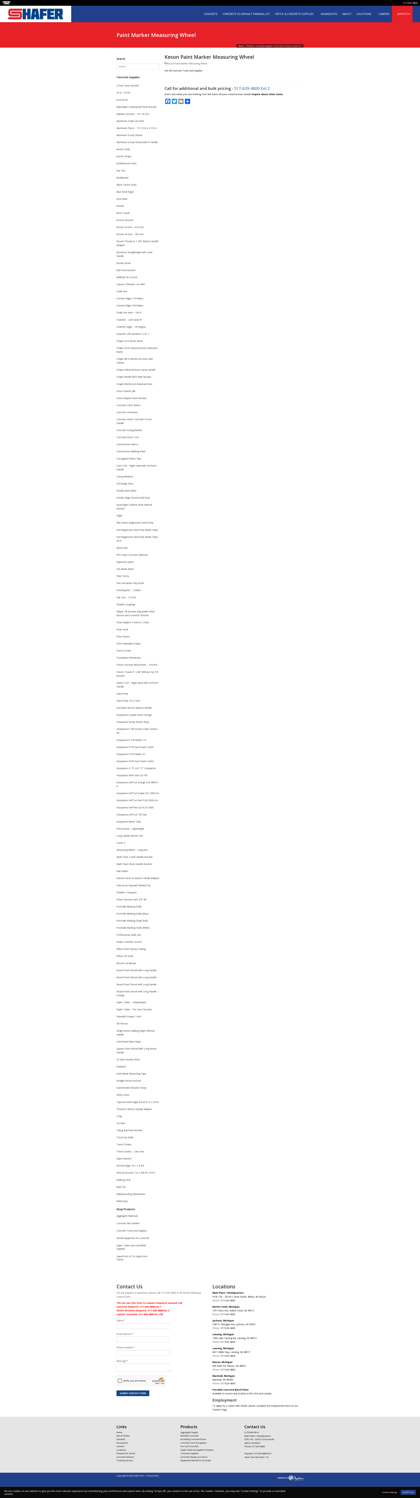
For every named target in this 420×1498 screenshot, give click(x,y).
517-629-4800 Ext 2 (252, 88)
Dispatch (120, 1439)
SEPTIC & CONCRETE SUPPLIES (294, 14)
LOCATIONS (363, 14)
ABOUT (346, 14)
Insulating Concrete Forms (193, 1439)
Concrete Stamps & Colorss (194, 1456)
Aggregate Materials (127, 1215)
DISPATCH (403, 14)
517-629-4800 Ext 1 (263, 1453)
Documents (122, 1442)
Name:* (120, 1320)
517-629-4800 (410, 2)
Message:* (122, 1360)
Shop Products (125, 1209)
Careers (120, 1446)
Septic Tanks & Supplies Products (197, 1449)
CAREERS (383, 14)
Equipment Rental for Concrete (195, 1460)
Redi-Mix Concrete (189, 1435)
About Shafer (123, 1435)
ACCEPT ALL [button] (408, 1492)
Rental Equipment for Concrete (132, 1238)
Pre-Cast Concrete (189, 1446)
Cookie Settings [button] (389, 1492)
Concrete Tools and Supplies (131, 1230)
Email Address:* (124, 1334)
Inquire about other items (267, 94)
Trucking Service (124, 1460)
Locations (121, 1449)
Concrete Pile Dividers (128, 1223)
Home (119, 1432)
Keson (172, 57)
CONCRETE (211, 14)
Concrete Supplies (128, 77)
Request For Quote (125, 1453)
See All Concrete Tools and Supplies (184, 70)
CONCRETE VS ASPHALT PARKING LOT (246, 14)
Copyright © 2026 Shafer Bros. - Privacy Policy (137, 1475)
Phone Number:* (125, 1347)
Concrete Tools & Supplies (193, 1442)
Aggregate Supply (189, 1432)
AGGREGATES (329, 14)
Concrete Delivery (125, 1456)
